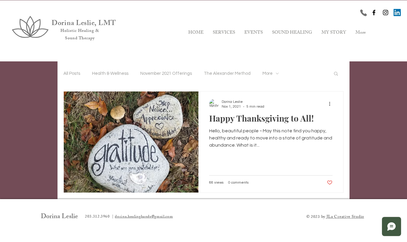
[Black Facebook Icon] (374, 12)
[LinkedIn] (397, 12)
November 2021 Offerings (166, 73)
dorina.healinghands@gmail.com (144, 217)
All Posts (71, 73)
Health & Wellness (110, 73)
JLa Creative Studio (344, 217)
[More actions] (331, 103)
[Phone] (363, 13)
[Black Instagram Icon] (385, 12)
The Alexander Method (227, 73)
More (267, 73)
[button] (336, 74)
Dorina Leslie (59, 217)
